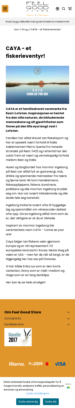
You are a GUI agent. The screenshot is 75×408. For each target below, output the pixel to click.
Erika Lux (29, 266)
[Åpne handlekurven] (70, 9)
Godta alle (51, 401)
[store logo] (37, 9)
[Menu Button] (5, 8)
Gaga (10, 275)
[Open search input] (63, 8)
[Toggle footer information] (69, 312)
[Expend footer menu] (69, 324)
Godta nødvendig (28, 401)
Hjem (17, 29)
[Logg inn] (57, 9)
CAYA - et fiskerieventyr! (46, 29)
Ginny (25, 271)
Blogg (25, 29)
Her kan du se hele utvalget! (26, 282)
